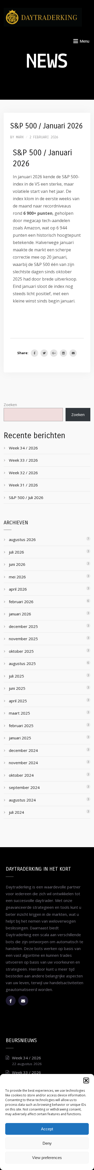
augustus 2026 (22, 539)
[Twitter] (44, 353)
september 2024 (24, 787)
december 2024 (23, 750)
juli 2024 (16, 812)
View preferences (47, 1157)
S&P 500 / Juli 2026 (26, 497)
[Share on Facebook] (34, 353)
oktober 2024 (21, 775)
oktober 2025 (21, 651)
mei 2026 (17, 576)
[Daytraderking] (43, 15)
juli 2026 (16, 552)
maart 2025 (19, 713)
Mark (20, 137)
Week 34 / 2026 (23, 447)
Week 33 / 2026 (23, 460)
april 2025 (18, 700)
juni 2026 (17, 564)
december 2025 (23, 626)
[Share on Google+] (53, 353)
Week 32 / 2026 (23, 472)
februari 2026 (21, 601)
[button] (86, 1080)
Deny (47, 1143)
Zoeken (10, 404)
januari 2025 (20, 737)
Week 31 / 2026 (23, 485)
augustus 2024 (22, 800)
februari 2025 (21, 725)
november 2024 (23, 762)
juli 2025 (16, 676)
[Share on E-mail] (73, 353)
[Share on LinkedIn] (63, 353)
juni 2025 (17, 688)
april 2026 (18, 589)
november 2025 (23, 638)
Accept (47, 1129)
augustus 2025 (22, 663)
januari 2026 (20, 613)
